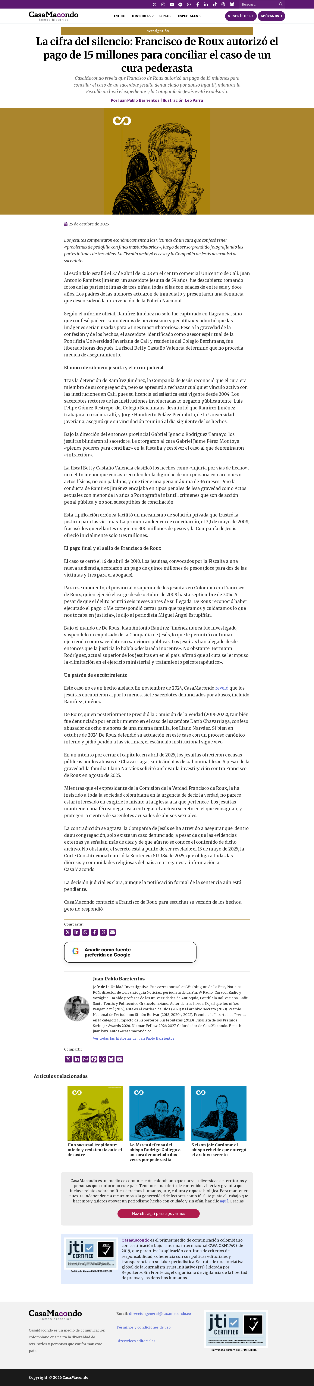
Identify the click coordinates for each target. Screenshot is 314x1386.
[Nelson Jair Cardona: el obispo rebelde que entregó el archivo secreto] (219, 1113)
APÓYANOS (270, 16)
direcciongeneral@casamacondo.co (160, 1313)
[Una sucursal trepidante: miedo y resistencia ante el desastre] (95, 1113)
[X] (154, 4)
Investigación (157, 31)
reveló (221, 688)
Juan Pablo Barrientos (139, 100)
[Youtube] (171, 4)
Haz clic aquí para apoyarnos (158, 1213)
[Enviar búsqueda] (281, 4)
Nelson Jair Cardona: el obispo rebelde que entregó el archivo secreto (218, 1150)
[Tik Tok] (214, 4)
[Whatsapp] (189, 4)
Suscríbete (239, 16)
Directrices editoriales (136, 1341)
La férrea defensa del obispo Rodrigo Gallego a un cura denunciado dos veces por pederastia (154, 1152)
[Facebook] (197, 4)
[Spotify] (180, 4)
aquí (224, 1201)
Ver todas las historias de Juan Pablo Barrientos (134, 1038)
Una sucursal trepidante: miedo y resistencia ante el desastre (94, 1150)
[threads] (223, 4)
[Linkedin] (206, 4)
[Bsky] (231, 4)
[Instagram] (163, 4)
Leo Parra (194, 100)
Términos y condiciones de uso (143, 1327)
